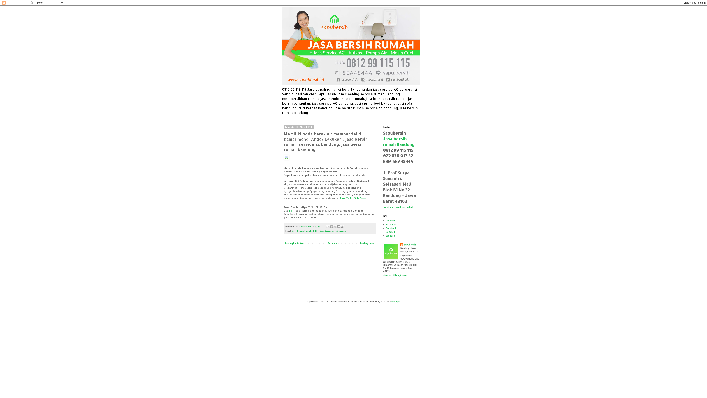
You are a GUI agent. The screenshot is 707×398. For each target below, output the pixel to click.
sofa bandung (339, 231)
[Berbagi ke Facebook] (338, 226)
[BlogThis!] (331, 226)
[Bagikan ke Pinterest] (342, 226)
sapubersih (410, 244)
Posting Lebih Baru (294, 243)
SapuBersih (325, 231)
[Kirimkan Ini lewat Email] (328, 226)
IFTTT (292, 210)
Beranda (332, 243)
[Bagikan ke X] (335, 226)
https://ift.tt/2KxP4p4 (352, 197)
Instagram (391, 224)
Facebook (391, 228)
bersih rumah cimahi (302, 231)
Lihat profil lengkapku (395, 275)
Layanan (390, 220)
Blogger (395, 301)
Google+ (390, 232)
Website (390, 235)
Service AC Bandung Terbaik (398, 207)
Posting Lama (367, 243)
